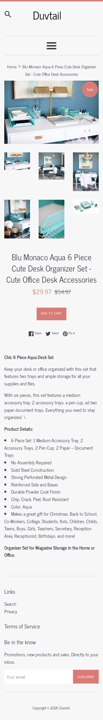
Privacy (10, 611)
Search (10, 604)
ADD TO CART (51, 313)
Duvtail (65, 708)
